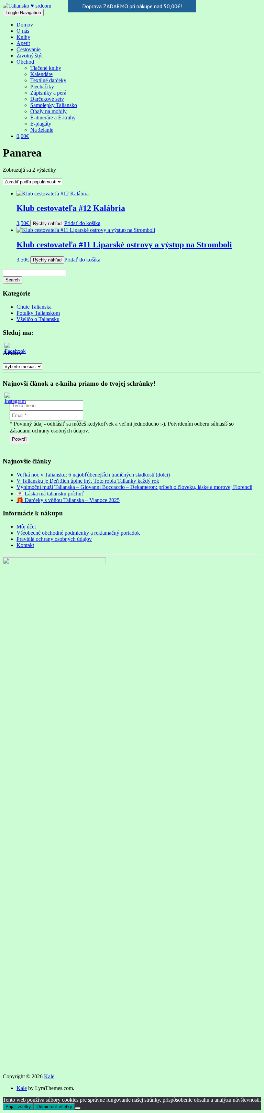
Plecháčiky (42, 86)
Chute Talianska (34, 307)
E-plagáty (40, 124)
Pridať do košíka (82, 223)
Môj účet (26, 526)
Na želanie (41, 130)
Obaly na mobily (48, 111)
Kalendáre (41, 74)
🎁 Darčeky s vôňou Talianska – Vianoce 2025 (68, 500)
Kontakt (25, 545)
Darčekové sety (47, 99)
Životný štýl (29, 55)
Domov (24, 25)
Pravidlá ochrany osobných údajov (54, 539)
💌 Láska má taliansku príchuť (50, 493)
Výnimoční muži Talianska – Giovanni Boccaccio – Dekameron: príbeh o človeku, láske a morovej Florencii (134, 487)
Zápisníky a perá (48, 93)
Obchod (25, 62)
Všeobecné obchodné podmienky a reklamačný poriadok (78, 533)
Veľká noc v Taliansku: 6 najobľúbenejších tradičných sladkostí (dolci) (93, 475)
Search (13, 279)
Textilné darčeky (48, 80)
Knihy (23, 37)
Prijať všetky (18, 1106)
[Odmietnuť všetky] (77, 1108)
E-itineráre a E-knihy (53, 117)
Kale (49, 1076)
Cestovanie (28, 49)
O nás (22, 31)
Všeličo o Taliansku (37, 319)
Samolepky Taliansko (53, 105)
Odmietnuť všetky (54, 1106)
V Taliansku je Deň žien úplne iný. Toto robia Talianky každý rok (87, 481)
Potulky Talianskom (38, 313)
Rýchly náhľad (47, 223)
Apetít (23, 43)
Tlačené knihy (45, 68)
